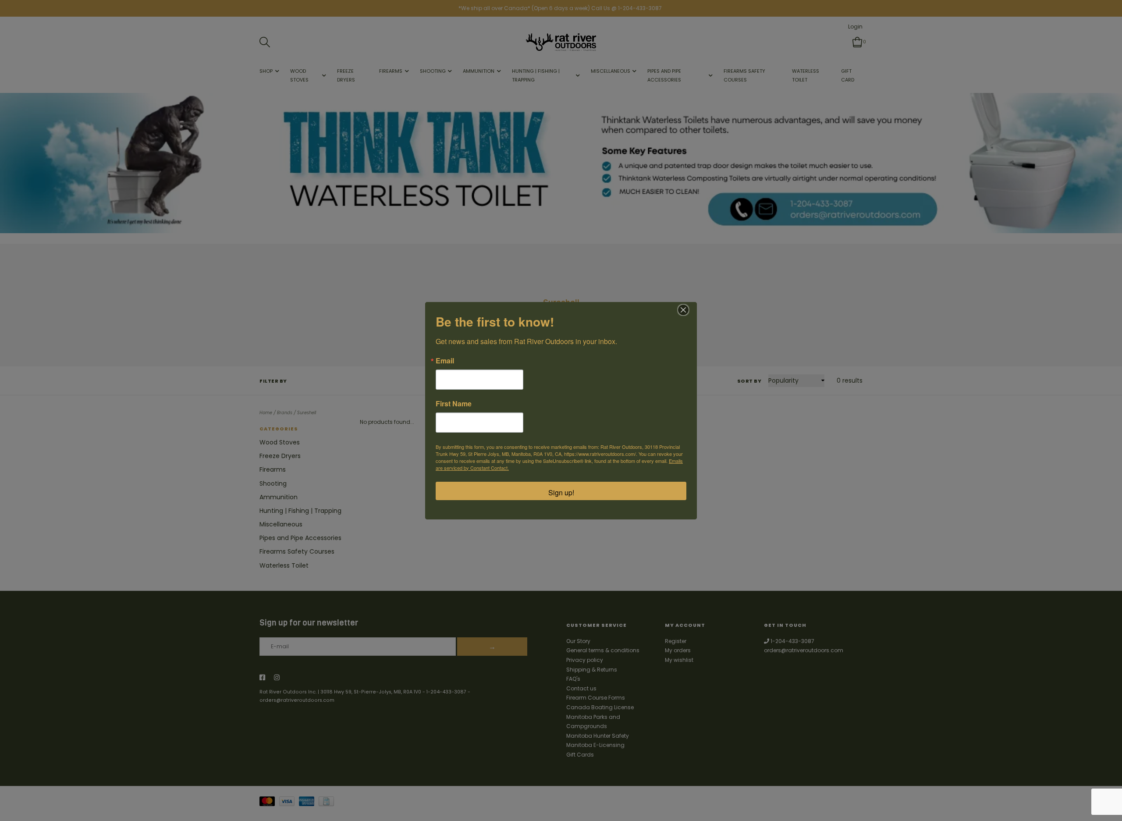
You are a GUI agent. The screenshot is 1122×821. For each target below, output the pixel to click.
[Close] (683, 310)
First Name (454, 403)
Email (445, 360)
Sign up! (561, 492)
